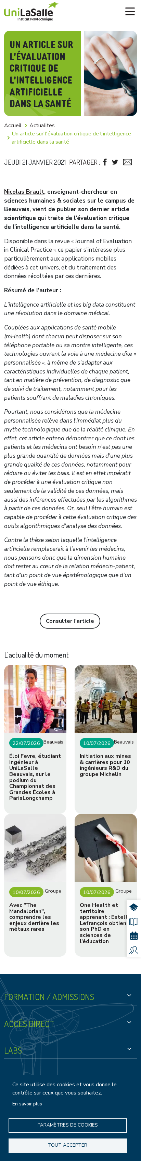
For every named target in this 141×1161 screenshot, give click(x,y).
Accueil (13, 125)
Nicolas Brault (24, 192)
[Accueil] (31, 11)
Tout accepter (67, 1145)
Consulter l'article (70, 621)
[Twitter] (115, 162)
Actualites (42, 125)
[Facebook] (105, 162)
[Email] (127, 162)
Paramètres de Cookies (68, 1125)
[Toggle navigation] (130, 11)
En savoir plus (27, 1104)
